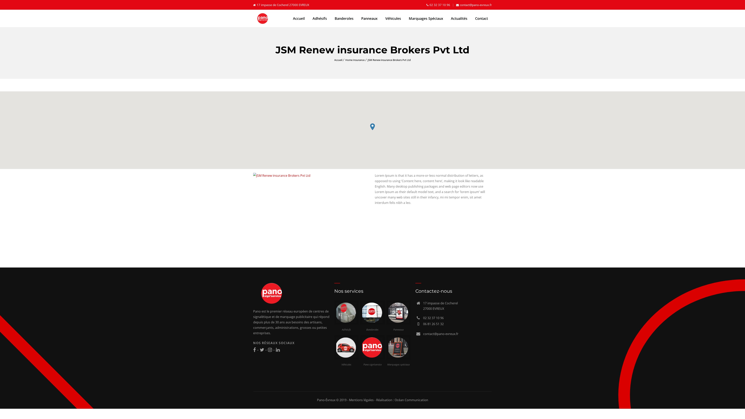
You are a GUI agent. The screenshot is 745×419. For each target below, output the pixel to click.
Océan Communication (411, 400)
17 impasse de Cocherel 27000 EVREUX (283, 5)
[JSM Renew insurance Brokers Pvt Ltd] (281, 175)
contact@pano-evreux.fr (476, 5)
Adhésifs (320, 18)
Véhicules (393, 18)
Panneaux (369, 18)
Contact (481, 18)
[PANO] (263, 18)
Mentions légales (361, 400)
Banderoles (344, 18)
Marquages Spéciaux (426, 18)
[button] (372, 126)
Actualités (459, 18)
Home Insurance (355, 60)
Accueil (299, 18)
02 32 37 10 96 (440, 5)
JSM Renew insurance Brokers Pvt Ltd (389, 60)
